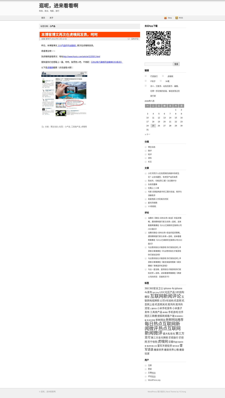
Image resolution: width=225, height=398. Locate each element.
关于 (51, 18)
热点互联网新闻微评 (163, 330)
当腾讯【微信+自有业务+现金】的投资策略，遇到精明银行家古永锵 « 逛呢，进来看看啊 (164, 222)
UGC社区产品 (167, 292)
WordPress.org (154, 380)
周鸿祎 (171, 304)
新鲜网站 (160, 320)
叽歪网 (177, 300)
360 (147, 288)
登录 (150, 369)
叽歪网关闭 (161, 304)
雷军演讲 (175, 346)
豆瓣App (173, 341)
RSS (181, 18)
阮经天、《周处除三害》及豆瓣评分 (162, 181)
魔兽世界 (159, 349)
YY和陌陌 (152, 206)
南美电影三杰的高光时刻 (158, 199)
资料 (150, 158)
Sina (170, 18)
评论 (152, 376)
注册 (150, 365)
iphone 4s (169, 288)
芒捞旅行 (154, 76)
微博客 (165, 312)
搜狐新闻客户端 (165, 316)
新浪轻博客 (151, 320)
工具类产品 (75, 127)
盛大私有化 (169, 333)
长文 (150, 162)
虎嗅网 (84, 127)
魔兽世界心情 (171, 349)
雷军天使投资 (164, 345)
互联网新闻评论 (165, 296)
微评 (150, 151)
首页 (43, 18)
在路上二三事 (153, 188)
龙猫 (43, 39)
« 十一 (147, 134)
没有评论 (135, 39)
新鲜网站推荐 (174, 319)
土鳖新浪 (153, 308)
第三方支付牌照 (159, 337)
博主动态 (54, 127)
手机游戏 (173, 312)
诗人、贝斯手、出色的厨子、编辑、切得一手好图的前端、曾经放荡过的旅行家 (165, 91)
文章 (152, 373)
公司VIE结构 (167, 300)
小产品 (67, 127)
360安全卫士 (156, 288)
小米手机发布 (164, 308)
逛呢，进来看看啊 (58, 5)
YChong (182, 392)
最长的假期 (152, 203)
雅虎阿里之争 (152, 346)
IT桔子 (153, 81)
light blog (156, 292)
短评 (150, 154)
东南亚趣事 (152, 184)
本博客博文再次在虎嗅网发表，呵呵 (69, 35)
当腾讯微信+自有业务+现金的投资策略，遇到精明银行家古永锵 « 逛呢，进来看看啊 (164, 236)
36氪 (167, 81)
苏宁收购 (152, 341)
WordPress (152, 392)
